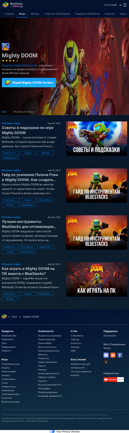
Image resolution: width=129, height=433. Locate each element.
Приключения (9, 371)
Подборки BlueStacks (87, 13)
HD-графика (44, 388)
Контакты (76, 343)
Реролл (41, 366)
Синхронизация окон (48, 350)
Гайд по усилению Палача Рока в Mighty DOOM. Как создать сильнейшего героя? (30, 177)
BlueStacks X (10, 158)
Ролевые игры (9, 386)
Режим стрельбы (46, 339)
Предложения (9, 347)
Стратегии (7, 398)
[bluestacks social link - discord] (106, 355)
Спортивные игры (11, 394)
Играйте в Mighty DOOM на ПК (19, 65)
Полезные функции (47, 392)
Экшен (28, 153)
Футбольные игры (11, 401)
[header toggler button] (124, 5)
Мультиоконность (47, 347)
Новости (110, 13)
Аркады (6, 375)
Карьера (75, 347)
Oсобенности (45, 331)
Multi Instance (27, 252)
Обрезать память (47, 377)
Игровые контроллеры (49, 335)
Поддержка (111, 331)
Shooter (46, 153)
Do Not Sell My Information (36, 421)
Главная (9, 13)
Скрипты (42, 381)
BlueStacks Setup (45, 294)
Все (4, 111)
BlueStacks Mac (9, 335)
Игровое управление (27, 247)
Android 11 (7, 350)
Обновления (110, 335)
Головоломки (8, 379)
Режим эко (43, 358)
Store (4, 343)
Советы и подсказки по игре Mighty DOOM (27, 130)
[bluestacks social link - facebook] (119, 355)
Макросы (43, 354)
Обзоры (34, 13)
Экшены (6, 367)
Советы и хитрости (10, 153)
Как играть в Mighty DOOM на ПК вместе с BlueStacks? (28, 271)
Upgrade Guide (45, 200)
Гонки (5, 383)
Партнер (75, 339)
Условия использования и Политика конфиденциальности (28, 418)
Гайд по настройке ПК (10, 294)
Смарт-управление (45, 247)
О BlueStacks (77, 335)
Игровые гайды (24, 111)
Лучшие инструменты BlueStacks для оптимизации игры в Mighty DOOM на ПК (28, 224)
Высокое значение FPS (49, 384)
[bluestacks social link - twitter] (106, 362)
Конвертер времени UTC (50, 396)
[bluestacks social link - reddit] (112, 355)
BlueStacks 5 (8, 339)
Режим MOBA (45, 343)
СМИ (73, 350)
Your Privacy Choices (68, 431)
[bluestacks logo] (13, 5)
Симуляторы (8, 390)
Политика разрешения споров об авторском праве (79, 418)
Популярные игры (11, 364)
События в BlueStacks (57, 13)
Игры (22, 13)
